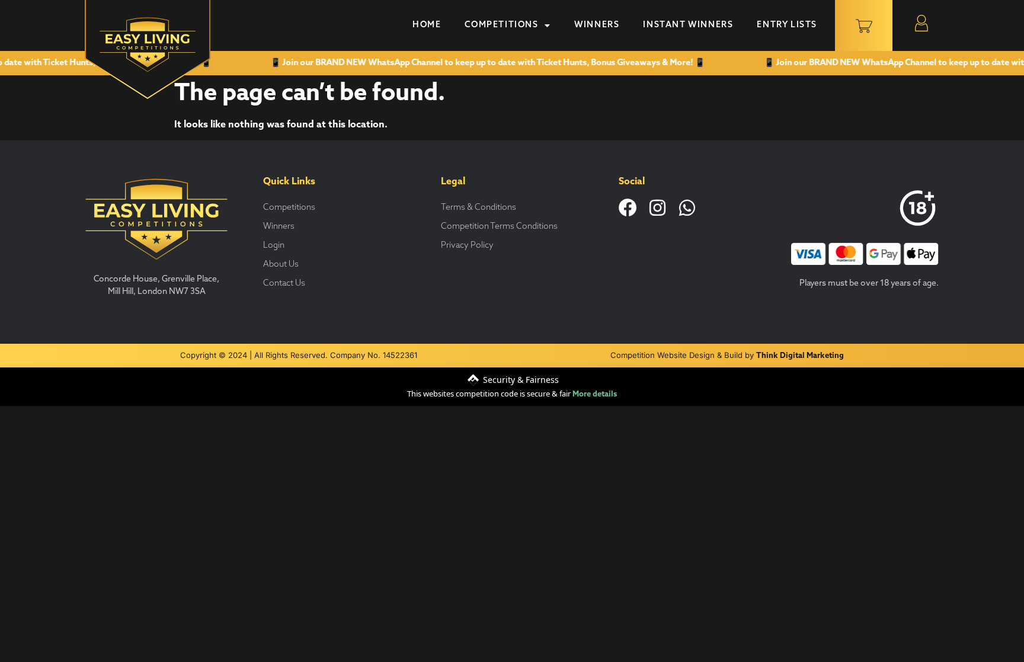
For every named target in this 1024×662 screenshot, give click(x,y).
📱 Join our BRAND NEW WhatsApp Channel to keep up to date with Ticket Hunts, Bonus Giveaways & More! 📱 (477, 63)
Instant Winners (688, 25)
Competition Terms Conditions (499, 226)
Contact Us (284, 283)
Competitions (501, 25)
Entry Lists (787, 25)
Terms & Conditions (478, 207)
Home (426, 25)
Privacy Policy (467, 245)
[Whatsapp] (687, 208)
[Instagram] (657, 208)
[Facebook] (628, 208)
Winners (596, 25)
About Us (281, 264)
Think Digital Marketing (800, 356)
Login (273, 245)
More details (594, 394)
